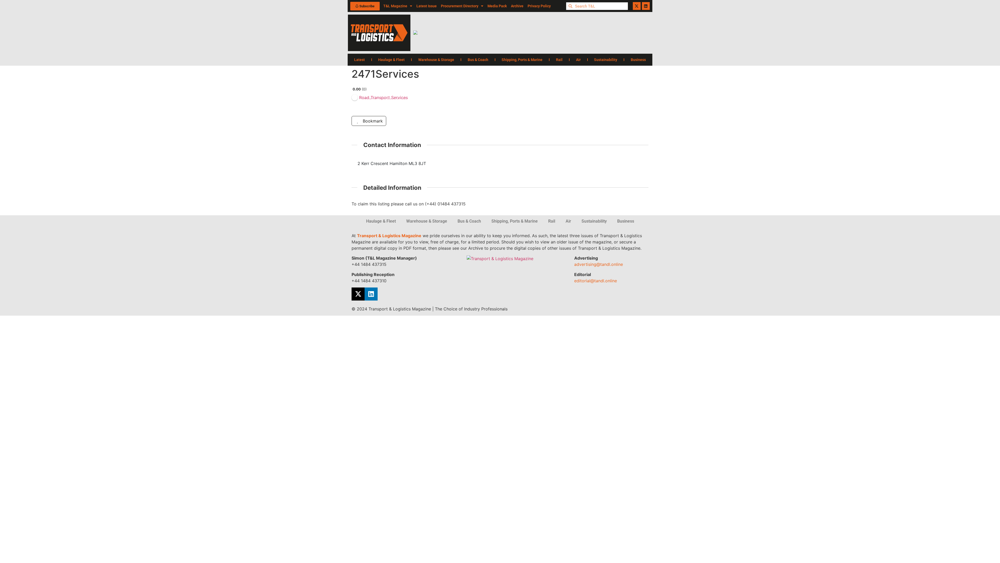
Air (578, 60)
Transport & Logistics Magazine (389, 235)
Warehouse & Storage (436, 60)
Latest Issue (426, 6)
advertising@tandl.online (598, 264)
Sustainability (605, 60)
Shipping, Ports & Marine (522, 60)
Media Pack (497, 6)
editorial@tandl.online (595, 280)
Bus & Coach (478, 60)
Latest (359, 60)
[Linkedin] (646, 6)
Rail (559, 60)
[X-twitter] (637, 6)
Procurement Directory (459, 6)
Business (638, 60)
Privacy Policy (539, 6)
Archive (517, 6)
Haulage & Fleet (391, 60)
